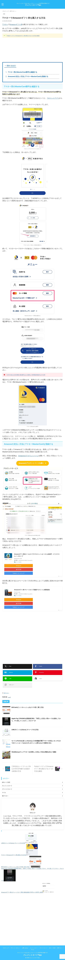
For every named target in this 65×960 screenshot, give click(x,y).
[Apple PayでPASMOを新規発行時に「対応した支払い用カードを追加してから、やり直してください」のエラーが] (10, 880)
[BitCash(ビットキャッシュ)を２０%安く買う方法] (35, 867)
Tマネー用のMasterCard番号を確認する (22, 72)
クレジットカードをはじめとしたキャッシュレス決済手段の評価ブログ (32, 952)
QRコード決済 (52, 948)
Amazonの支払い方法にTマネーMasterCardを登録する (28, 76)
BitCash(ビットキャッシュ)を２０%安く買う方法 (27, 707)
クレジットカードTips (33, 5)
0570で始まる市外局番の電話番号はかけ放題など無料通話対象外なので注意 (26, 374)
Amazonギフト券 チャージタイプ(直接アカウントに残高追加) (32, 589)
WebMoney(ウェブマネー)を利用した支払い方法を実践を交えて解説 (33, 752)
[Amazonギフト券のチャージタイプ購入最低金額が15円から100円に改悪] (48, 892)
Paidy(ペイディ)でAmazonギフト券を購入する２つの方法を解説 (23, 35)
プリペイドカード (43, 948)
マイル (32, 949)
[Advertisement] (32, 50)
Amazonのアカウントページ (28, 456)
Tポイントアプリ (53, 98)
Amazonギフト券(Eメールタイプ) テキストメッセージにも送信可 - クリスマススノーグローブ (37, 555)
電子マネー (6, 693)
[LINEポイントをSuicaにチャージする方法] (31, 843)
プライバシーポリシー (15, 948)
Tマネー (5, 24)
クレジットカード (33, 948)
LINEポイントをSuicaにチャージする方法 (24, 729)
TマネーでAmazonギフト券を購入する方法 (13, 855)
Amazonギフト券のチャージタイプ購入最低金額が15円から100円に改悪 (22, 892)
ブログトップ (5, 948)
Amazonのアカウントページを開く (31, 463)
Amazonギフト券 (16, 24)
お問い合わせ (25, 948)
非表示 (13, 66)
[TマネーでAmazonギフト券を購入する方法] (32, 855)
